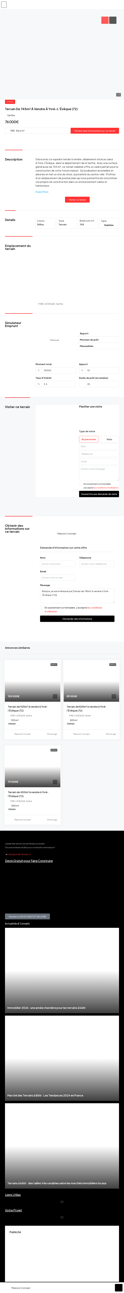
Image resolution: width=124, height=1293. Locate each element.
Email (43, 571)
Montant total (44, 364)
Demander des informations (77, 618)
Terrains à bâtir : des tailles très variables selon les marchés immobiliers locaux (56, 1183)
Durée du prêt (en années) (93, 377)
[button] (4, 5)
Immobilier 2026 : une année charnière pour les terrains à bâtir (46, 1007)
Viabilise (109, 225)
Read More (42, 191)
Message (45, 585)
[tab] (105, 20)
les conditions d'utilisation (106, 487)
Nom (43, 557)
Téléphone (85, 557)
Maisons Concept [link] (23, 734)
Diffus (10, 102)
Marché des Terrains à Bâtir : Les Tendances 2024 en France (45, 1095)
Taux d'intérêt (44, 377)
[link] (32, 681)
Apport (83, 364)
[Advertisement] (62, 1256)
